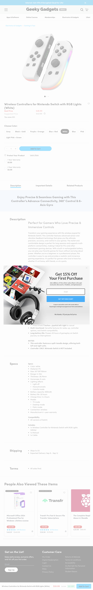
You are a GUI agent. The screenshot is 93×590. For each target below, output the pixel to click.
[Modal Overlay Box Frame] (46, 295)
